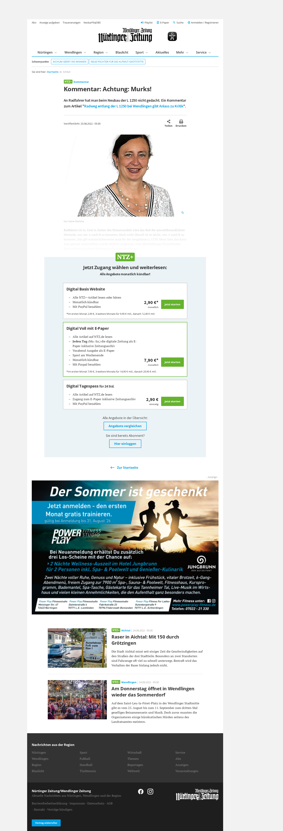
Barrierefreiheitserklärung (49, 803)
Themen (133, 759)
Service (201, 52)
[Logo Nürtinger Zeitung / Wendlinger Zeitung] (125, 35)
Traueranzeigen (71, 22)
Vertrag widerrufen (46, 822)
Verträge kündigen (59, 809)
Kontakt (39, 809)
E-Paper (164, 22)
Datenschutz (95, 803)
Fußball (85, 759)
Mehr (180, 52)
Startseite (52, 72)
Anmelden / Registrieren (205, 22)
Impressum (77, 803)
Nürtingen (45, 52)
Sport (140, 52)
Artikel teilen (168, 121)
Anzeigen (181, 765)
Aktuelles (162, 52)
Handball (86, 765)
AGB (110, 803)
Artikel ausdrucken (181, 121)
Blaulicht (122, 52)
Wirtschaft (134, 752)
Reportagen (135, 765)
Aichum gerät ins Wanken (69, 61)
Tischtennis (88, 771)
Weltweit (133, 771)
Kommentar (81, 82)
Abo (34, 22)
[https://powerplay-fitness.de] (125, 547)
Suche (180, 22)
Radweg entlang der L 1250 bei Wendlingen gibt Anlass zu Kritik (133, 106)
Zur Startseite (127, 467)
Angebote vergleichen (125, 426)
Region (99, 52)
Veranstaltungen (186, 771)
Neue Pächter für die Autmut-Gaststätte (117, 61)
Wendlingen (73, 52)
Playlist (149, 22)
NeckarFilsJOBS (92, 22)
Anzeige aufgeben (49, 22)
